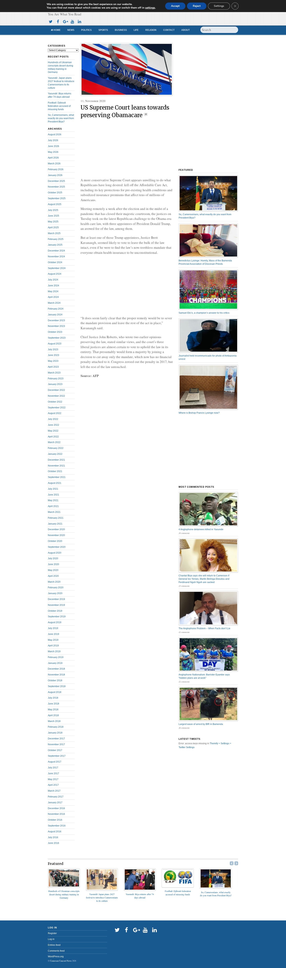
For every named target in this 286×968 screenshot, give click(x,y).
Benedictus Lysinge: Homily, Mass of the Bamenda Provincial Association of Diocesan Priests (205, 262)
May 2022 (53, 430)
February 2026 (55, 169)
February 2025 (55, 239)
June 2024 (53, 285)
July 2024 (53, 279)
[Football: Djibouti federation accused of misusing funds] (178, 886)
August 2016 (54, 831)
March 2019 (54, 651)
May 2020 (53, 570)
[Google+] (65, 21)
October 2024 (55, 262)
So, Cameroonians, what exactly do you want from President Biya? (61, 118)
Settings (219, 6)
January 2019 (55, 663)
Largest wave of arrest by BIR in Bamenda (201, 724)
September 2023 (57, 337)
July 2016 (53, 837)
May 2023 (53, 361)
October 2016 (55, 819)
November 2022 (56, 396)
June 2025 (53, 215)
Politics (86, 30)
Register (52, 933)
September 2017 (57, 756)
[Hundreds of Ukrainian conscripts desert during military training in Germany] (64, 886)
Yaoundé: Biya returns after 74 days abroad (140, 896)
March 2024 (54, 303)
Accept (175, 6)
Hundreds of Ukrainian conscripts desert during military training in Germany (64, 894)
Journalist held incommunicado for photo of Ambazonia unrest (208, 357)
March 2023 (54, 372)
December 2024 (56, 250)
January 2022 (55, 454)
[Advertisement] (127, 148)
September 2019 (57, 616)
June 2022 (53, 425)
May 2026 (53, 152)
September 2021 (57, 477)
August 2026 (54, 134)
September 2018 (57, 686)
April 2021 (53, 506)
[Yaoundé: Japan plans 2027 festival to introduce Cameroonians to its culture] (102, 889)
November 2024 (56, 256)
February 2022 (55, 448)
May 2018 (53, 709)
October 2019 (55, 611)
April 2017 (53, 785)
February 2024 (55, 308)
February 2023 (55, 378)
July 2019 (53, 628)
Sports (103, 30)
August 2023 (54, 343)
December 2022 (56, 390)
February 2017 (55, 796)
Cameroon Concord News (61, 960)
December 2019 (56, 599)
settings (150, 8)
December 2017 (56, 738)
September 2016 (57, 825)
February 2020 (55, 587)
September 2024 (57, 268)
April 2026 (53, 157)
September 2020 (57, 547)
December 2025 (56, 181)
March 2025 (54, 233)
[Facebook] (58, 21)
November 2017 (56, 744)
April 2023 (53, 366)
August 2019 (54, 622)
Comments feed (56, 950)
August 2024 (54, 274)
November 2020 (56, 535)
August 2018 (54, 692)
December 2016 (56, 808)
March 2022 (54, 442)
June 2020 (53, 564)
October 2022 (55, 401)
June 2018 (53, 703)
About (185, 30)
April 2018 (53, 715)
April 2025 (53, 227)
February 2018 (55, 727)
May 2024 (53, 291)
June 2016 (53, 843)
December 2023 (56, 320)
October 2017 (55, 750)
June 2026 (53, 146)
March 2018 (54, 721)
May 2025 (53, 221)
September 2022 (57, 407)
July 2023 (53, 349)
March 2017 (54, 790)
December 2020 (56, 529)
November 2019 (56, 605)
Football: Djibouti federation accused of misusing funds (59, 106)
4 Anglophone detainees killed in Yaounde (201, 529)
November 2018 (56, 674)
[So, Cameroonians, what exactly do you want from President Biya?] (216, 887)
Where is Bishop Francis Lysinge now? (199, 412)
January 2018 (55, 732)
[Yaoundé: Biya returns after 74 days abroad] (140, 889)
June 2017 (53, 773)
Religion (150, 30)
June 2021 (53, 494)
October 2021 (55, 471)
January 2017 (55, 802)
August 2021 (54, 483)
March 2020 (54, 581)
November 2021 (56, 465)
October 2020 (55, 541)
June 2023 (53, 355)
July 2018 (53, 697)
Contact (169, 30)
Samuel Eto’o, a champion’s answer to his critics (204, 312)
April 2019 (53, 645)
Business (121, 30)
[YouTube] (72, 21)
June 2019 (53, 634)
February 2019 (55, 657)
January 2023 (55, 384)
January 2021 (55, 523)
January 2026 (55, 175)
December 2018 (56, 668)
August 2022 (54, 413)
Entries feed (54, 945)
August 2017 (54, 761)
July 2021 (53, 489)
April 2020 (53, 576)
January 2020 (55, 593)
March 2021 (54, 512)
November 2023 (56, 326)
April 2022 (53, 436)
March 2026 (54, 163)
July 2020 (53, 558)
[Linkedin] (79, 21)
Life (136, 30)
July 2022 (53, 419)
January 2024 (55, 314)
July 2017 (53, 767)
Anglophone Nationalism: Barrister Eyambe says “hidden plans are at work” (204, 676)
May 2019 (53, 640)
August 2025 (54, 204)
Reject (197, 6)
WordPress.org (56, 956)
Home (57, 30)
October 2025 (55, 192)
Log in (51, 939)
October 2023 (55, 332)
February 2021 (55, 518)
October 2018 (55, 680)
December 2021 (56, 459)
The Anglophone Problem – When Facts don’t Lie (204, 628)
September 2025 (57, 198)
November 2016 (56, 814)
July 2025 (53, 210)
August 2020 (54, 552)
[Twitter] (50, 21)
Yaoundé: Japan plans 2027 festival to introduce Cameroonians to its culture (102, 897)
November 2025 (56, 186)
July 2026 (53, 140)
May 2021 (53, 500)
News (70, 30)
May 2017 (53, 779)
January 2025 (55, 244)
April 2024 (53, 297)
